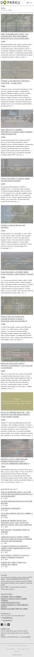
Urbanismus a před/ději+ (11, 508)
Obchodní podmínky (10, 649)
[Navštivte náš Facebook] (2, 624)
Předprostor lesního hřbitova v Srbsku (14, 609)
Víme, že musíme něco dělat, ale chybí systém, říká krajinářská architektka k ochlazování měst (17, 494)
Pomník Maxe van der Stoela (10, 602)
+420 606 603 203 (7, 620)
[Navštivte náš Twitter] (8, 624)
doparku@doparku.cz (7, 618)
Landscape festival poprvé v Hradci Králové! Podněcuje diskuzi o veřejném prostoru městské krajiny (16, 539)
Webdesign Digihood (17, 654)
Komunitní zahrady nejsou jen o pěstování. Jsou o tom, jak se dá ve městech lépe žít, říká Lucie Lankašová (16, 523)
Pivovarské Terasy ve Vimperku (11, 596)
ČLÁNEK (3, 41)
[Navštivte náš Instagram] (5, 624)
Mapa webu (17, 651)
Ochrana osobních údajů (23, 649)
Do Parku (3, 10)
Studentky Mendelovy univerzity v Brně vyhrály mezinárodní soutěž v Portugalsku (16, 548)
